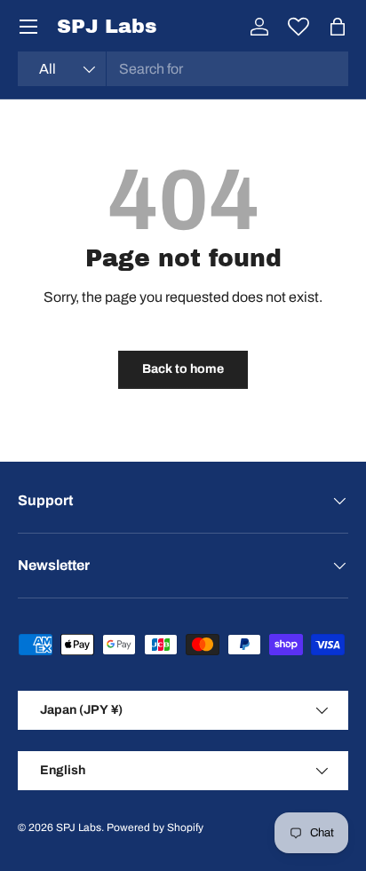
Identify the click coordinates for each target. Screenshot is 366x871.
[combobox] (183, 68)
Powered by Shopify (155, 827)
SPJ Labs (78, 827)
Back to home (183, 369)
